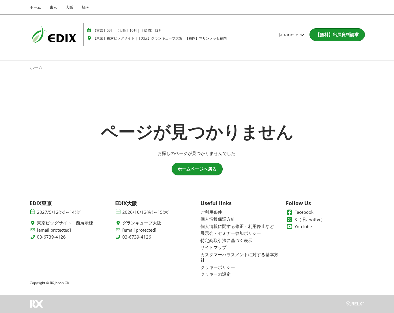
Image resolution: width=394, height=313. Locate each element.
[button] (337, 34)
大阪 (69, 7)
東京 (53, 7)
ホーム (35, 7)
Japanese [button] (289, 34)
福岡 (85, 7)
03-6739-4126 (51, 237)
